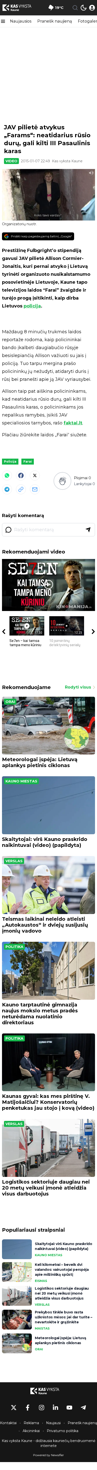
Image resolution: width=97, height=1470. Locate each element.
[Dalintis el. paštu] (35, 489)
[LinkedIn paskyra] (55, 1408)
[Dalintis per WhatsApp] (7, 475)
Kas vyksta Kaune (67, 161)
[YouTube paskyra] (69, 1408)
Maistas (42, 1328)
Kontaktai (8, 1423)
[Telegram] (7, 489)
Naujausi (53, 1423)
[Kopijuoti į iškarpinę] (21, 489)
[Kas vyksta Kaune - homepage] (20, 7)
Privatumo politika (62, 1431)
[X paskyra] (14, 1408)
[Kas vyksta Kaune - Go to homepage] (48, 1391)
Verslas (14, 861)
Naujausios (20, 21)
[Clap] (62, 481)
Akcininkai (31, 1431)
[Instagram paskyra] (42, 1408)
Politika (14, 946)
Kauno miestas (21, 781)
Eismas (41, 1281)
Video (11, 161)
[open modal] (92, 8)
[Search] (75, 8)
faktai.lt (73, 423)
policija (32, 306)
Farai (27, 461)
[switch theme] (83, 7)
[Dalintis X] (35, 475)
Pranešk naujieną (54, 21)
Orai (10, 701)
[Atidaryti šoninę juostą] (3, 21)
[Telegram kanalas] (83, 1408)
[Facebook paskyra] (28, 1408)
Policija (10, 461)
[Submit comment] (88, 530)
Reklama (31, 1423)
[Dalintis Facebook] (21, 475)
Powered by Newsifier (48, 1455)
